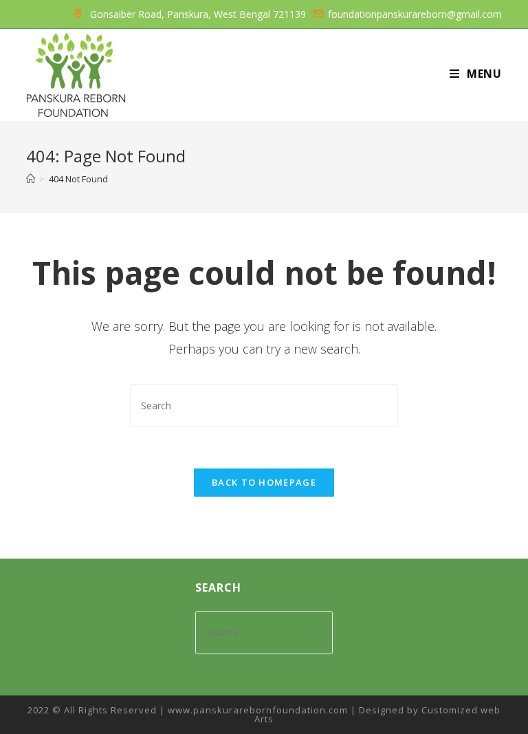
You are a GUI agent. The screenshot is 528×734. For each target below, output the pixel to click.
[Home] (30, 179)
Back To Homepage (264, 482)
